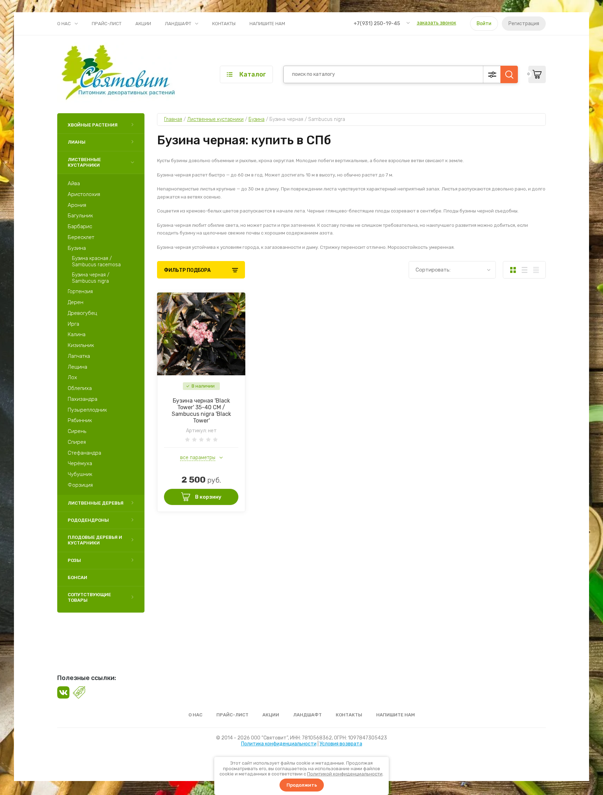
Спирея (77, 442)
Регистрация (523, 24)
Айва (74, 183)
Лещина (77, 367)
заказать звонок (436, 23)
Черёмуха (80, 463)
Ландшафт (178, 23)
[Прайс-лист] (535, 270)
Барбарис (80, 226)
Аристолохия (84, 194)
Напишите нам (267, 23)
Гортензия (80, 291)
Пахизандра (82, 399)
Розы (74, 560)
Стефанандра (84, 453)
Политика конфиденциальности (279, 744)
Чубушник (80, 474)
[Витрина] (512, 270)
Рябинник (80, 420)
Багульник (80, 215)
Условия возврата (341, 744)
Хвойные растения (93, 125)
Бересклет (81, 237)
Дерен (75, 302)
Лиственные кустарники (84, 162)
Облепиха (80, 388)
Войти (484, 24)
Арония (77, 205)
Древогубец (82, 313)
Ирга (73, 324)
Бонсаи (77, 577)
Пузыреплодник (87, 410)
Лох (72, 377)
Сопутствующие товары (89, 597)
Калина (76, 334)
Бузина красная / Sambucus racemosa (96, 261)
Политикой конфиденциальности (344, 773)
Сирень (77, 431)
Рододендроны (88, 520)
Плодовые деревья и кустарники (95, 540)
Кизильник (81, 345)
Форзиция (80, 485)
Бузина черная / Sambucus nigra (90, 278)
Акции (143, 23)
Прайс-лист (106, 23)
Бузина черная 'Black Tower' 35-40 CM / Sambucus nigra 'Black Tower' (201, 410)
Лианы (76, 142)
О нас (64, 23)
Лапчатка (79, 356)
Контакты (224, 23)
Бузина (77, 248)
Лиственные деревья (96, 503)
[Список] (524, 270)
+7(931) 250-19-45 (376, 24)
